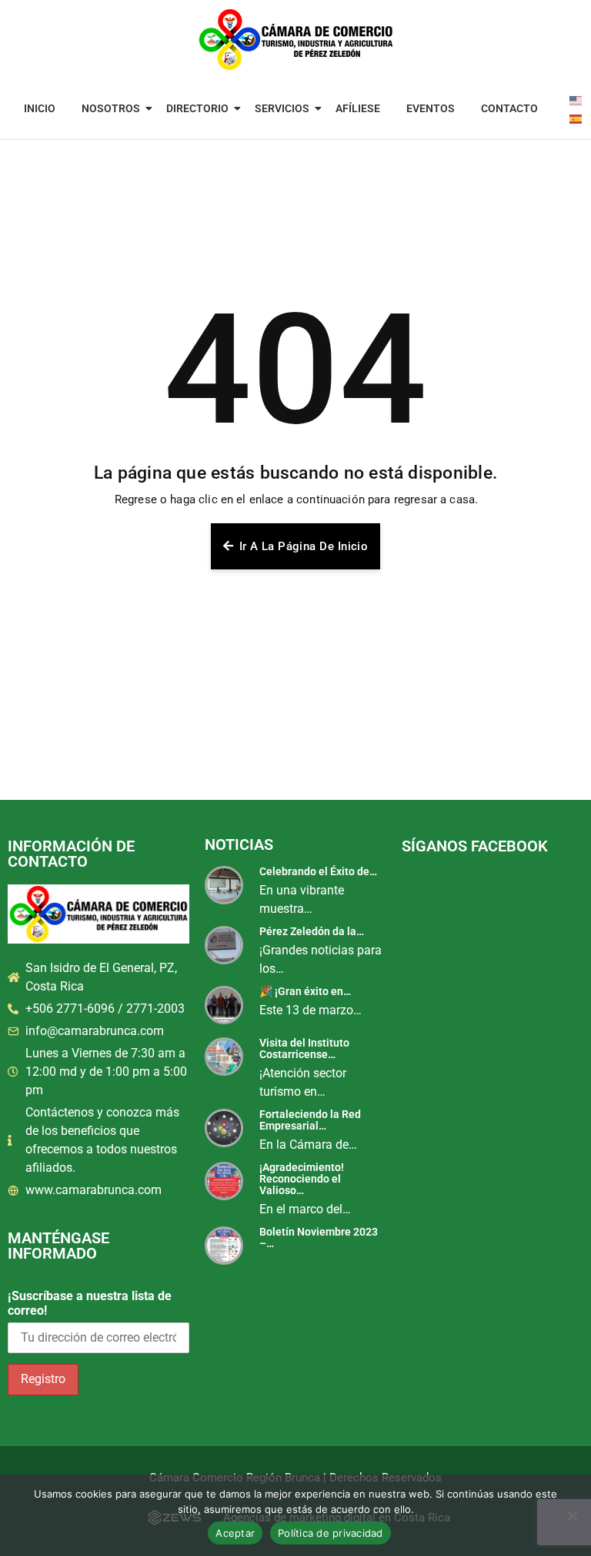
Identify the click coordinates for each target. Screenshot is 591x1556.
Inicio (39, 108)
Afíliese (358, 108)
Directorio (197, 108)
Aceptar (235, 1533)
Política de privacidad (330, 1533)
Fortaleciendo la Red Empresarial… (310, 1120)
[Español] (576, 118)
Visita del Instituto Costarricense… (304, 1048)
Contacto (509, 108)
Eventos (430, 108)
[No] (571, 1515)
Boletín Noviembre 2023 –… (318, 1237)
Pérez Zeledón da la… (311, 931)
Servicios (282, 108)
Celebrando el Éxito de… (318, 871)
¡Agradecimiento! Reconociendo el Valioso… (301, 1178)
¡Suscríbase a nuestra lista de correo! (90, 1303)
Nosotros (111, 108)
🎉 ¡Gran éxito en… (305, 991)
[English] (576, 99)
